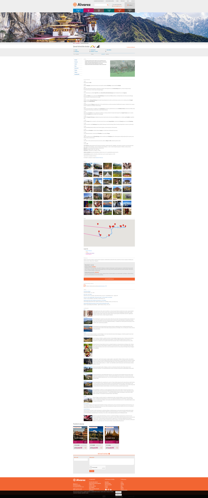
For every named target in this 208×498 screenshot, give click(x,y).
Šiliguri (85, 332)
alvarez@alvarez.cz (117, 6)
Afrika (99, 10)
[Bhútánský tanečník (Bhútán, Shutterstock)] (97, 211)
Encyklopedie (76, 74)
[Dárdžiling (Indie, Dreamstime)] (97, 166)
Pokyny (75, 70)
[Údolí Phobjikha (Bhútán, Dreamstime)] (117, 166)
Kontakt (133, 1)
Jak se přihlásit (91, 487)
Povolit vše (118, 492)
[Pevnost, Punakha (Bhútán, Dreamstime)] (127, 173)
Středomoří (78, 10)
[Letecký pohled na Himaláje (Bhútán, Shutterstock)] (127, 204)
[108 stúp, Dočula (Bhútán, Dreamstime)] (88, 196)
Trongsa (85, 396)
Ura (84, 414)
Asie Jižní (77, 43)
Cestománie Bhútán (87, 291)
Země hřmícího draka (84, 43)
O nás (117, 1)
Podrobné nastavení (118, 496)
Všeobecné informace (99, 157)
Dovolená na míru (110, 1)
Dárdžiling (85, 317)
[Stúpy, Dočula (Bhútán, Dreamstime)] (97, 173)
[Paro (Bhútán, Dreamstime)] (88, 204)
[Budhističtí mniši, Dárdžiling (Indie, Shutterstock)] (127, 211)
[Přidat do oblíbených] (85, 448)
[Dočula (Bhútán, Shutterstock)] (107, 211)
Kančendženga (86, 325)
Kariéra (122, 487)
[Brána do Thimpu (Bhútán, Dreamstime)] (127, 189)
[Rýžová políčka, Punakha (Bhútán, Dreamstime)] (117, 173)
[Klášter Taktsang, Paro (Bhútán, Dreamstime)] (117, 181)
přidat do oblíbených (131, 47)
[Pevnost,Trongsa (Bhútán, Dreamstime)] (88, 181)
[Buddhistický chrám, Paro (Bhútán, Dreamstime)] (117, 189)
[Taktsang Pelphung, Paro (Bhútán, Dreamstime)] (88, 173)
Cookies (106, 487)
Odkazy (75, 72)
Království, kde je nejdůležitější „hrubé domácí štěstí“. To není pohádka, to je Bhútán (98, 297)
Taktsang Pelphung (87, 357)
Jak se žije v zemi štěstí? (88, 294)
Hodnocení (76, 68)
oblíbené (130, 5)
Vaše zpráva (91, 457)
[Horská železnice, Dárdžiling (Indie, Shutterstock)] (117, 204)
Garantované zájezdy (99, 1)
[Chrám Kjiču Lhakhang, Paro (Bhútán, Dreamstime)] (107, 189)
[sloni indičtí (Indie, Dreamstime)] (127, 196)
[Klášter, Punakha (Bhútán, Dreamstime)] (107, 181)
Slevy (93, 484)
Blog (128, 1)
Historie (122, 488)
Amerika (109, 10)
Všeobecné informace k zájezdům (95, 483)
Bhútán (110, 49)
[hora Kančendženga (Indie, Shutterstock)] (107, 204)
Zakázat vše (118, 494)
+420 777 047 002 (117, 4)
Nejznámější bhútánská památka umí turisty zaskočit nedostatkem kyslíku (96, 303)
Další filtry (130, 10)
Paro (84, 388)
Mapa (75, 66)
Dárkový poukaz (108, 483)
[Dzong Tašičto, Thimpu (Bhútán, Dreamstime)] (97, 189)
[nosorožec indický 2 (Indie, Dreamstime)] (107, 196)
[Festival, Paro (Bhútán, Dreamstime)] (88, 189)
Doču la (85, 365)
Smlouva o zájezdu (92, 486)
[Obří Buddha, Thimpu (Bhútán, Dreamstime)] (97, 181)
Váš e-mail (76, 457)
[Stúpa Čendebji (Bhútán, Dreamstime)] (107, 173)
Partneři (106, 486)
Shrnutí (75, 59)
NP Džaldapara (86, 403)
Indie (107, 49)
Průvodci (123, 1)
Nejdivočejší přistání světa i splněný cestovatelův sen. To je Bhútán (95, 300)
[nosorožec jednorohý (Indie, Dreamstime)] (117, 196)
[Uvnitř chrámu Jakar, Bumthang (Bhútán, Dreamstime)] (127, 166)
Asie (88, 10)
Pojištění (90, 484)
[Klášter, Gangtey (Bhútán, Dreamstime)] (127, 181)
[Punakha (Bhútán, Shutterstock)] (88, 211)
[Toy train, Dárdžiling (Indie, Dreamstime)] (88, 166)
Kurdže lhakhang (87, 409)
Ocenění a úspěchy (124, 490)
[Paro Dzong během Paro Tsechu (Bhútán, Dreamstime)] (97, 204)
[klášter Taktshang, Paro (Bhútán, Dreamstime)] (97, 196)
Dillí (84, 309)
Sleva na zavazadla (108, 484)
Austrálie (119, 10)
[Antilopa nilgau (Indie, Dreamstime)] (107, 166)
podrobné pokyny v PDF (103, 286)
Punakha (85, 373)
